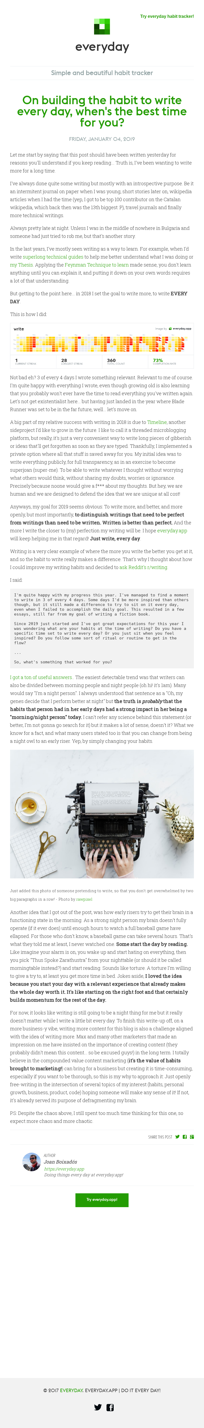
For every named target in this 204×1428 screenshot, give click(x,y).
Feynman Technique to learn (97, 265)
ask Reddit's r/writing (143, 567)
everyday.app (172, 530)
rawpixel (84, 899)
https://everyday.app (64, 1169)
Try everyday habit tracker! (167, 16)
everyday (102, 51)
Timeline (157, 422)
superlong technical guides (53, 257)
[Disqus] (102, 1287)
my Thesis (21, 265)
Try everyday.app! (102, 1201)
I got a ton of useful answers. (41, 677)
